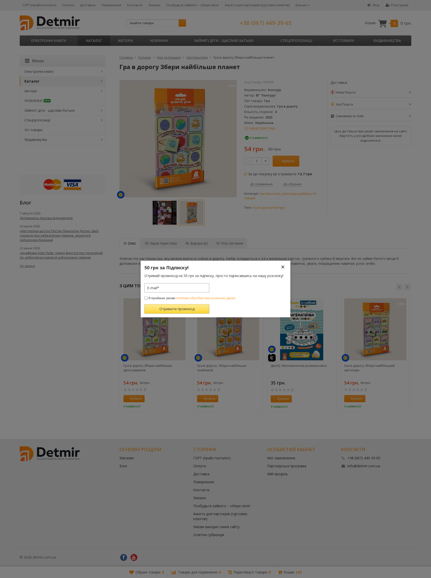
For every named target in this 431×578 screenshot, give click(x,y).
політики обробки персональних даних (205, 298)
